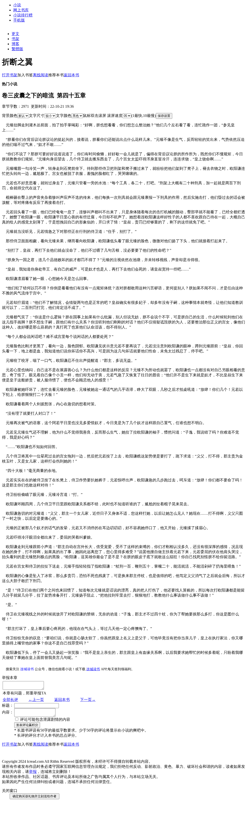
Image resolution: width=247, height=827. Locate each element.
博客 (15, 44)
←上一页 (36, 700)
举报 (33, 772)
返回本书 (62, 700)
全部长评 (10, 700)
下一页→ (88, 700)
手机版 (19, 20)
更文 (15, 34)
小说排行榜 (23, 15)
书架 (15, 39)
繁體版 (17, 49)
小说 (17, 5)
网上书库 (21, 10)
